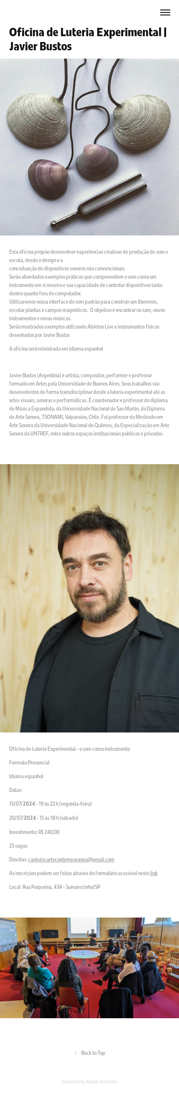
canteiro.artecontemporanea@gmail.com (71, 859)
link (154, 873)
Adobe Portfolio (101, 1081)
